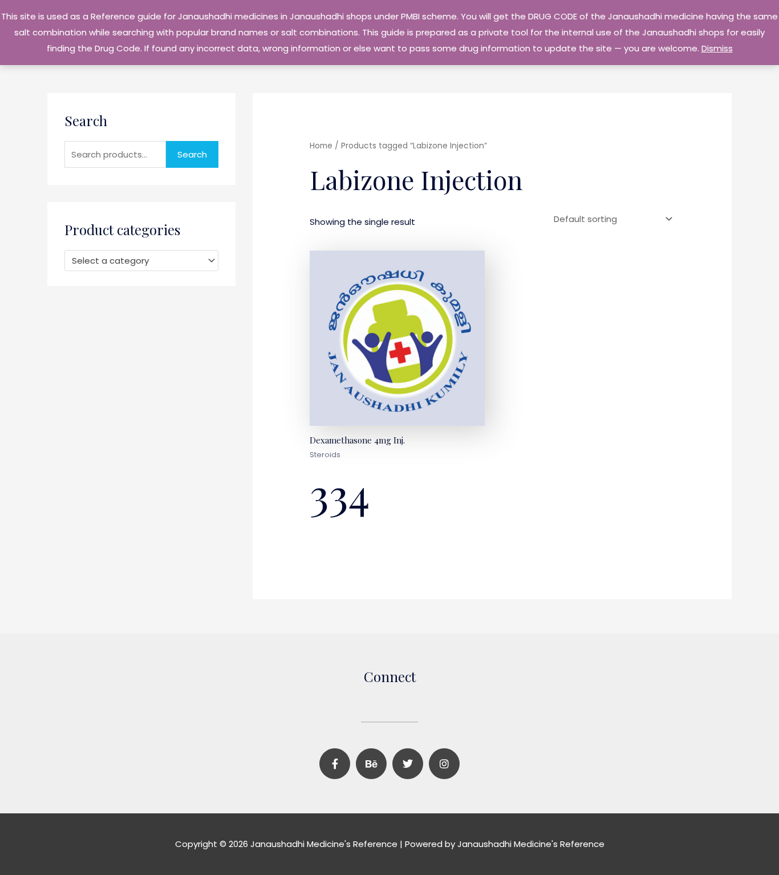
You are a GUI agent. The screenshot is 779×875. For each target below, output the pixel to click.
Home (321, 145)
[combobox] (141, 260)
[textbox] (136, 261)
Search (192, 154)
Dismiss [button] (717, 48)
